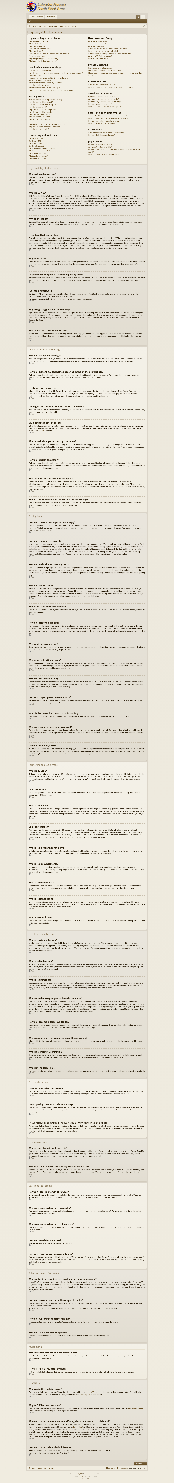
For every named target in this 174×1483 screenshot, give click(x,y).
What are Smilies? (36, 144)
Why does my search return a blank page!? (105, 102)
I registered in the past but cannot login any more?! (49, 54)
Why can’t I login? (36, 51)
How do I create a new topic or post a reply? (46, 100)
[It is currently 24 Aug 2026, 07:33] (144, 26)
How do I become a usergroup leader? (103, 51)
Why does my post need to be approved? (45, 127)
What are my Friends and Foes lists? (102, 85)
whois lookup (77, 1427)
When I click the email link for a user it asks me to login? (51, 90)
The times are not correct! (39, 75)
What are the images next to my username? (46, 83)
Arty (82, 1476)
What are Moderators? (97, 44)
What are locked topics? (38, 156)
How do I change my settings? (41, 70)
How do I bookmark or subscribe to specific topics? (108, 118)
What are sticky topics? (38, 153)
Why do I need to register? (39, 41)
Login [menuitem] (143, 17)
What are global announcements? (42, 148)
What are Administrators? (98, 41)
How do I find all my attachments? (101, 135)
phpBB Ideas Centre (135, 1408)
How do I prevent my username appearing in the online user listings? (56, 73)
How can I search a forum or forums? (102, 97)
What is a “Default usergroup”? (100, 56)
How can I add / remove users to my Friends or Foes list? (111, 87)
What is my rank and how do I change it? (45, 88)
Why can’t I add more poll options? (42, 109)
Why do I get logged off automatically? (44, 59)
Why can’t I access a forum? (40, 114)
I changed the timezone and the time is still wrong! (48, 78)
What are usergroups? (96, 46)
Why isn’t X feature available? (100, 147)
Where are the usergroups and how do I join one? (107, 49)
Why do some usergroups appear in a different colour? (109, 54)
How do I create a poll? (38, 107)
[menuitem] (138, 17)
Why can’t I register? (37, 46)
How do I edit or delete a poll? (40, 112)
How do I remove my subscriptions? (102, 123)
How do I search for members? (100, 104)
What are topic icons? (37, 158)
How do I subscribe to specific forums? (103, 121)
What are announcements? (39, 151)
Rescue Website (37, 17)
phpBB (41, 431)
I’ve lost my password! (37, 56)
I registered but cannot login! (40, 49)
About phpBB (84, 1395)
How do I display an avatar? (40, 85)
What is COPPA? (35, 44)
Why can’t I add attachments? (40, 117)
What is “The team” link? (98, 59)
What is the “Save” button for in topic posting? (47, 124)
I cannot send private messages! (101, 68)
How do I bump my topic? (39, 129)
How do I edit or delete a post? (41, 102)
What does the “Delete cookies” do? (43, 61)
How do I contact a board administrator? (104, 154)
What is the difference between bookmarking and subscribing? (112, 116)
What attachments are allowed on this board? (106, 133)
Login (32, 21)
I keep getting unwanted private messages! (105, 70)
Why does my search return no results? (103, 99)
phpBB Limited (94, 1392)
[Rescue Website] (46, 6)
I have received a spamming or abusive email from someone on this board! (115, 74)
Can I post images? (36, 146)
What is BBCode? (36, 139)
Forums (52, 17)
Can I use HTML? (36, 141)
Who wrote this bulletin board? (100, 144)
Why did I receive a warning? (40, 119)
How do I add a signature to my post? (43, 104)
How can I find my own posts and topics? (104, 107)
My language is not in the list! (40, 80)
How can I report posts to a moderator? (44, 122)
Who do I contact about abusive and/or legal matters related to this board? (114, 151)
